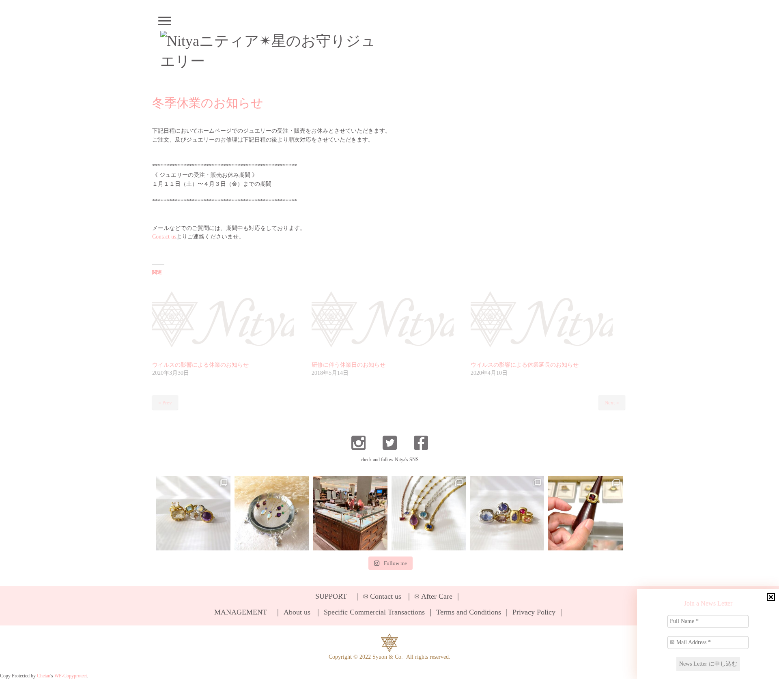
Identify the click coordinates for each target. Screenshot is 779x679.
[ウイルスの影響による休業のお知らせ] (227, 320)
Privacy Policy (533, 612)
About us (297, 612)
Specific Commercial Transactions (374, 612)
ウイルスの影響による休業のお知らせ (200, 365)
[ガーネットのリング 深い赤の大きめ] (585, 513)
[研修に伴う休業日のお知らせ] (387, 320)
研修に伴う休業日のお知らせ (348, 365)
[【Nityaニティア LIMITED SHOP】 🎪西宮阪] (507, 513)
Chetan (43, 676)
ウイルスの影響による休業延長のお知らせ (525, 365)
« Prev (165, 403)
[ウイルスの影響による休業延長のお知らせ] (546, 320)
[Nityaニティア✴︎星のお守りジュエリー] (272, 51)
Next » (612, 403)
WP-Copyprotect (70, 676)
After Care (436, 596)
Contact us (164, 237)
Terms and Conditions (468, 612)
